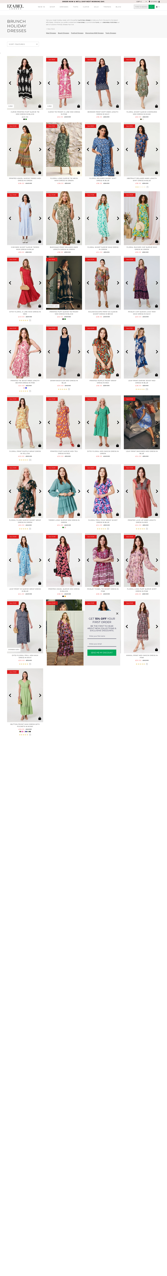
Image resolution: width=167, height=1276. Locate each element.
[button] (10, 83)
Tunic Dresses (111, 33)
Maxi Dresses (51, 33)
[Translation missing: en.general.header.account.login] (159, 1)
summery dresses (84, 20)
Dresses (64, 7)
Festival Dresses (77, 33)
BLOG (118, 7)
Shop (52, 7)
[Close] (117, 613)
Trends (107, 7)
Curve (86, 7)
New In (41, 7)
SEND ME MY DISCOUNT (102, 652)
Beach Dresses (63, 33)
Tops (75, 7)
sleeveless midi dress (110, 22)
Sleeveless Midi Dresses (94, 33)
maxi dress (81, 22)
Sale (96, 7)
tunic (97, 22)
